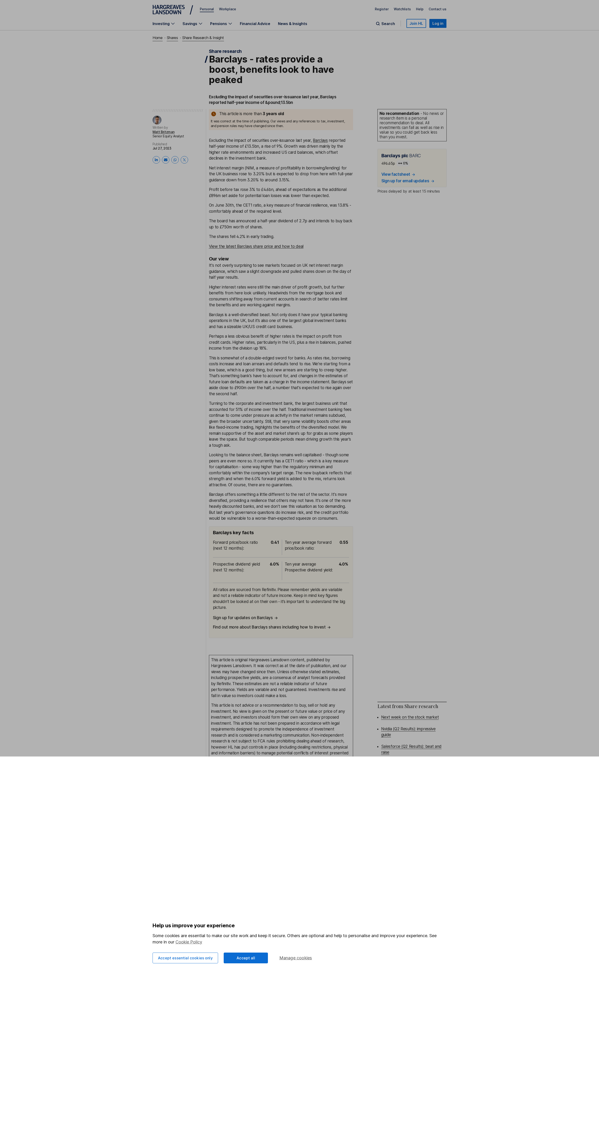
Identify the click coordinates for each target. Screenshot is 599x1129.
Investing (161, 23)
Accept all (246, 958)
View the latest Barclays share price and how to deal (256, 246)
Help (420, 9)
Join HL (416, 23)
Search (388, 23)
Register (382, 9)
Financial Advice (255, 23)
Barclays (320, 140)
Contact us (437, 9)
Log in (437, 23)
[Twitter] (184, 160)
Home (158, 37)
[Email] (165, 160)
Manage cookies (295, 957)
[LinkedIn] (156, 160)
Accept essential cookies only (185, 958)
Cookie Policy (188, 941)
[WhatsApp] (175, 160)
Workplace (227, 9)
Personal (207, 9)
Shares (172, 37)
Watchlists (402, 9)
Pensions (218, 23)
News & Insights (292, 23)
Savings (190, 23)
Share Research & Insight (203, 37)
